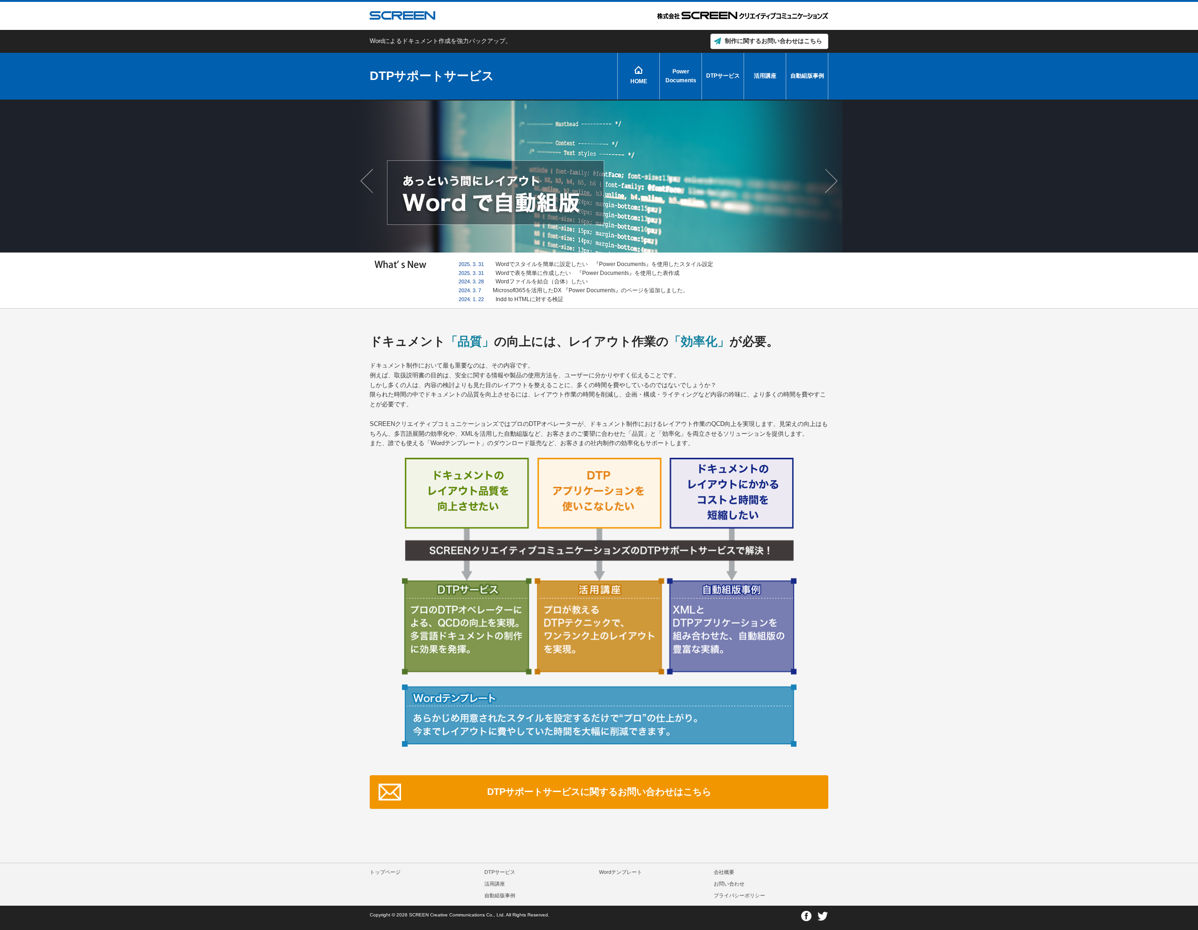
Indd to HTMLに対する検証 (529, 299)
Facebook (806, 916)
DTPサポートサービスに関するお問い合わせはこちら (599, 791)
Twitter (822, 916)
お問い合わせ (729, 884)
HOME (638, 81)
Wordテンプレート (620, 872)
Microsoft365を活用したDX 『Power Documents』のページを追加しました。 (590, 290)
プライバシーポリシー (739, 895)
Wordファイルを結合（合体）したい (542, 281)
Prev (367, 181)
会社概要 (724, 872)
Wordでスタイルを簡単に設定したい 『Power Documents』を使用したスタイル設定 (604, 264)
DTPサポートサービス (432, 76)
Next (830, 181)
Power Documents (680, 75)
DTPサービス (723, 75)
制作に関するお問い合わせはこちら (773, 40)
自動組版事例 (807, 75)
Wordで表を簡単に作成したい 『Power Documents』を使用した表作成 (587, 273)
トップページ (385, 872)
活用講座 (765, 75)
